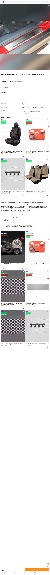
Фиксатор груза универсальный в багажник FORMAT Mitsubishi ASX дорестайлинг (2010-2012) (37, 152)
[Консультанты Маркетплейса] (48, 563)
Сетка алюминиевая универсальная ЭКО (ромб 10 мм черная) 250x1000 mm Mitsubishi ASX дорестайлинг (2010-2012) (11, 344)
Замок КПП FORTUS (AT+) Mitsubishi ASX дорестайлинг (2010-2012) (12, 263)
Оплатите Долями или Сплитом (11, 84)
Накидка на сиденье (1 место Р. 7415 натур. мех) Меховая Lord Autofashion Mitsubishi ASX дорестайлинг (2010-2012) (11, 152)
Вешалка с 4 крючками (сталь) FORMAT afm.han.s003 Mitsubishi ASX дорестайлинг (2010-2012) (12, 192)
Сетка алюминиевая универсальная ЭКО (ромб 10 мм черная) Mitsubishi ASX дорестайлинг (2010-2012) (11, 304)
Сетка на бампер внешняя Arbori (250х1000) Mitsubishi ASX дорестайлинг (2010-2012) (35, 304)
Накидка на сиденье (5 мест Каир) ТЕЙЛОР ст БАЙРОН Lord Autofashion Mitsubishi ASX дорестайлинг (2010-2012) (36, 192)
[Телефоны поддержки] (48, 566)
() (35, 111)
